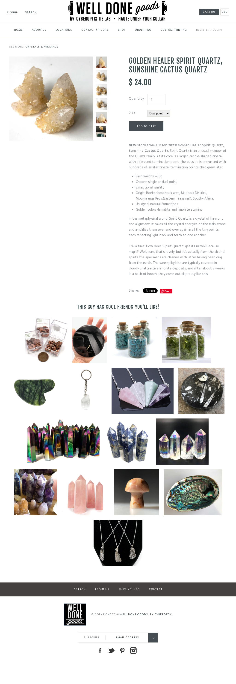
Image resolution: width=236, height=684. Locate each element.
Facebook (100, 650)
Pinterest (122, 650)
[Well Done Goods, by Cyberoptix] (118, 4)
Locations (64, 30)
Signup (12, 12)
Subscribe (92, 637)
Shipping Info (129, 589)
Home (18, 30)
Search (80, 589)
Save (168, 291)
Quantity (136, 99)
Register (202, 30)
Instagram (133, 650)
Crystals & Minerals (41, 47)
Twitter (111, 650)
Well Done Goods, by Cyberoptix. (146, 614)
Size (132, 112)
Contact (155, 589)
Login (217, 30)
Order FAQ (143, 30)
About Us (39, 30)
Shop (122, 30)
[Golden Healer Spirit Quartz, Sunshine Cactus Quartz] (51, 59)
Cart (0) (209, 12)
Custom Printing (174, 30)
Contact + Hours (95, 30)
